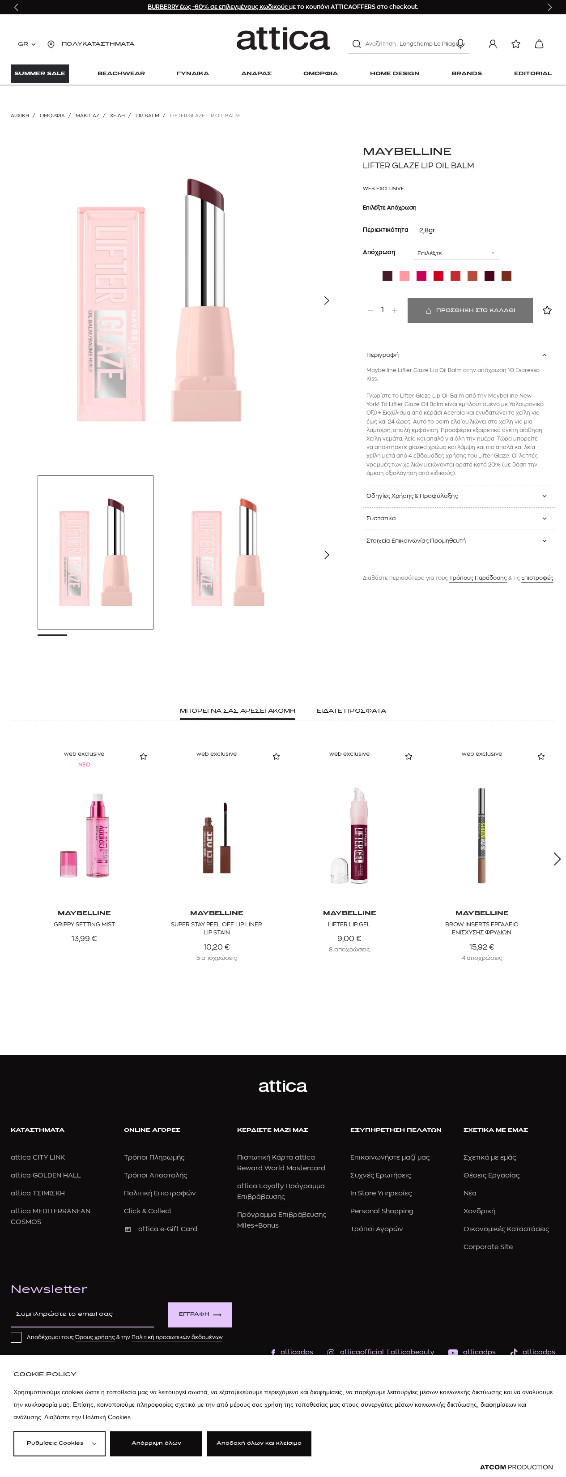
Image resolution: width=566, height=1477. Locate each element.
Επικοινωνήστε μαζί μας (390, 1157)
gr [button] (23, 44)
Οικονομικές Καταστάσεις (506, 1229)
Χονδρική (479, 1211)
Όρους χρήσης (95, 1337)
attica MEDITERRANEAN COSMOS (50, 1216)
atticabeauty (409, 1352)
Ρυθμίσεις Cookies (55, 1443)
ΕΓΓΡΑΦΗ (194, 1314)
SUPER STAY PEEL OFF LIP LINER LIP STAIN (216, 928)
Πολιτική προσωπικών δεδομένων (177, 1337)
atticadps (297, 1352)
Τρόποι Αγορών (376, 1229)
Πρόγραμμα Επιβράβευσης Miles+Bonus (281, 1220)
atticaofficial (362, 1352)
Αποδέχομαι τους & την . (125, 1337)
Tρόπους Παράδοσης (478, 578)
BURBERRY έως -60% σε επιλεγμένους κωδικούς (218, 7)
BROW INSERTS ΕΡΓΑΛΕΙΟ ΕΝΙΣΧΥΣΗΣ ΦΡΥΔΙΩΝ (482, 928)
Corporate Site (488, 1247)
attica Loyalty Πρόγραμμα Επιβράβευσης (281, 1191)
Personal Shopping (381, 1211)
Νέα (470, 1193)
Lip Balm (147, 115)
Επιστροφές (537, 578)
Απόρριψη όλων (156, 1443)
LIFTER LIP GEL (349, 924)
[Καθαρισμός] (444, 44)
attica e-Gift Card (167, 1229)
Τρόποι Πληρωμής (154, 1157)
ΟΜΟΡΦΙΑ (52, 115)
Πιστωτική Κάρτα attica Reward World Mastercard (281, 1163)
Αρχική (20, 115)
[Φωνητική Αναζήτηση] (460, 44)
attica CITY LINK (38, 1157)
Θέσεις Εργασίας (491, 1175)
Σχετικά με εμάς (490, 1157)
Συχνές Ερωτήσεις (380, 1175)
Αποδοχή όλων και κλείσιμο (259, 1443)
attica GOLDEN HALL (46, 1175)
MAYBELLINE (407, 152)
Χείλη (117, 115)
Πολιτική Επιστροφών (160, 1193)
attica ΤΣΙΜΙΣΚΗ (38, 1193)
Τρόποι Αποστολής (155, 1175)
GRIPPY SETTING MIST (84, 924)
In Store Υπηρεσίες (381, 1193)
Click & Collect (148, 1211)
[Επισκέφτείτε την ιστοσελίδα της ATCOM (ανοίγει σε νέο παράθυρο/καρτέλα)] (516, 1467)
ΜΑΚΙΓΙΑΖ (87, 115)
